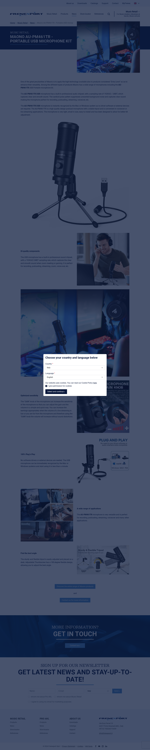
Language (49, 373)
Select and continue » (56, 392)
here (95, 383)
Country (48, 364)
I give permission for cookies (60, 386)
